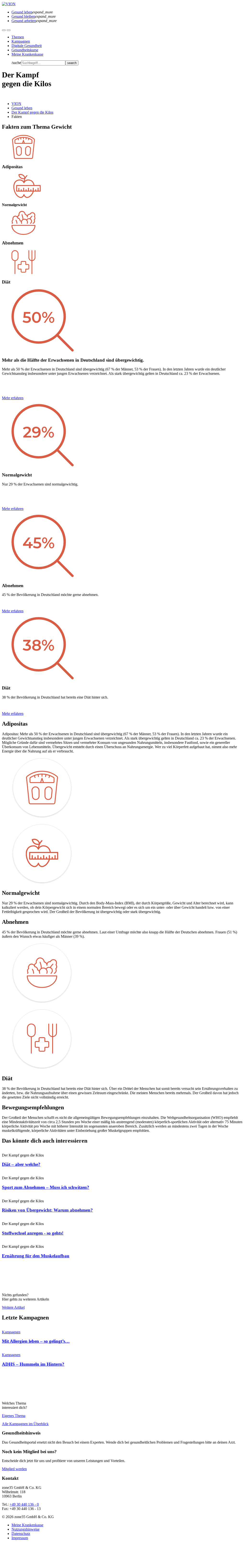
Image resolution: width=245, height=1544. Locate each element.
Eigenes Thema (13, 1416)
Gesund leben (21, 108)
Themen (17, 37)
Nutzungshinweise (25, 1529)
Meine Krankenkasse (27, 54)
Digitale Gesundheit (26, 46)
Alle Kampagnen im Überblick (25, 1424)
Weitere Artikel (13, 1307)
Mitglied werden (14, 1469)
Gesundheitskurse (24, 50)
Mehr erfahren (12, 398)
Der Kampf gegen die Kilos (32, 112)
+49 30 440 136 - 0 (24, 1504)
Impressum (19, 1538)
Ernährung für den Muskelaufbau (35, 1255)
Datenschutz (20, 1534)
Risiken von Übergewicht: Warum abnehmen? (47, 1210)
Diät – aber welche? (21, 1164)
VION (16, 104)
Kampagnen (20, 41)
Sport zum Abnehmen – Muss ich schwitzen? (45, 1187)
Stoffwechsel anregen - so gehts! (32, 1233)
